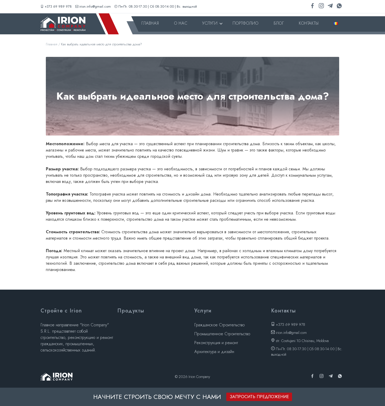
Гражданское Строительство (219, 325)
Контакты (308, 23)
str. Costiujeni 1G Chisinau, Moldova (302, 340)
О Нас (180, 23)
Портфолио (245, 23)
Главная (150, 23)
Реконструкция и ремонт (216, 343)
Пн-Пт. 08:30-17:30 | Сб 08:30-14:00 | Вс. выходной (157, 6)
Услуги (209, 23)
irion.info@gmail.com (95, 6)
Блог (279, 23)
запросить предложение (259, 397)
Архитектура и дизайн (214, 352)
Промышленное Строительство (222, 334)
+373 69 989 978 (58, 6)
